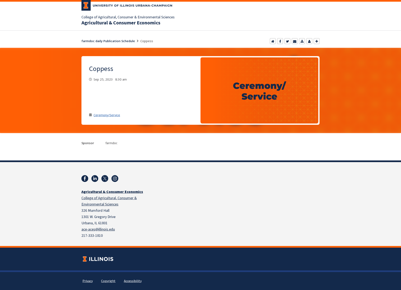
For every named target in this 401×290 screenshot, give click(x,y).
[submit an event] (317, 41)
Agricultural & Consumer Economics (120, 23)
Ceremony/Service (107, 115)
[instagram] (114, 178)
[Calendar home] (273, 41)
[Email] (295, 41)
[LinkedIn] (94, 178)
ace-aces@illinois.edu (98, 229)
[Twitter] (287, 41)
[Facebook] (280, 41)
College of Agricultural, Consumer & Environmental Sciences (128, 17)
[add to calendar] (302, 41)
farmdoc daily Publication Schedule (108, 41)
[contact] (309, 41)
